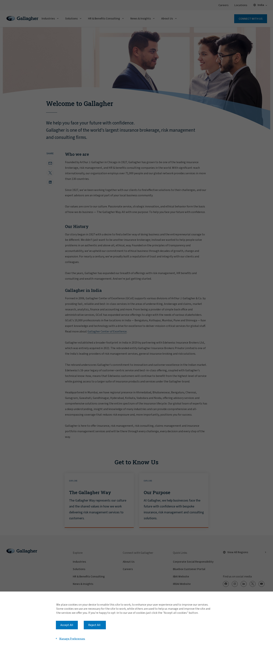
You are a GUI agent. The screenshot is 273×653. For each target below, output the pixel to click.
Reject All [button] (94, 625)
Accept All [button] (66, 625)
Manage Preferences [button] (72, 639)
